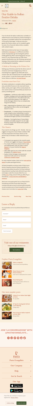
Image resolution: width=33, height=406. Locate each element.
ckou (5, 178)
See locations (16, 249)
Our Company (16, 365)
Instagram (8, 338)
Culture (14, 20)
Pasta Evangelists (16, 360)
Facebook (11, 338)
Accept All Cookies (21, 403)
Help (16, 371)
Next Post (28, 196)
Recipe (24, 78)
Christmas (12, 52)
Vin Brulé (19, 78)
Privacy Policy (14, 397)
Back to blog (17, 196)
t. (6, 178)
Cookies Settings (10, 403)
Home (3, 10)
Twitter (15, 338)
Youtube (21, 338)
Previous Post (5, 196)
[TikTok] (24, 338)
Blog (7, 10)
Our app (16, 381)
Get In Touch (16, 376)
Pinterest (18, 338)
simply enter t (12, 176)
